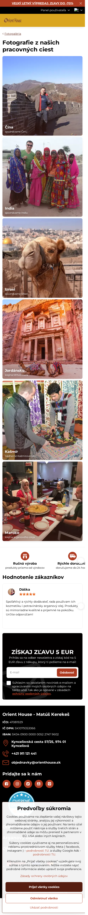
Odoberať (67, 672)
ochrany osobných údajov (31, 693)
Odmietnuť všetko (44, 898)
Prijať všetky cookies (44, 887)
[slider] (27, 594)
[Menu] (80, 20)
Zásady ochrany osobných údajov (44, 876)
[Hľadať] (60, 20)
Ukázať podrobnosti (44, 907)
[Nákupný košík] (70, 20)
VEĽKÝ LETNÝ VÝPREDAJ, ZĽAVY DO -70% (42, 3)
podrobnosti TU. (37, 850)
